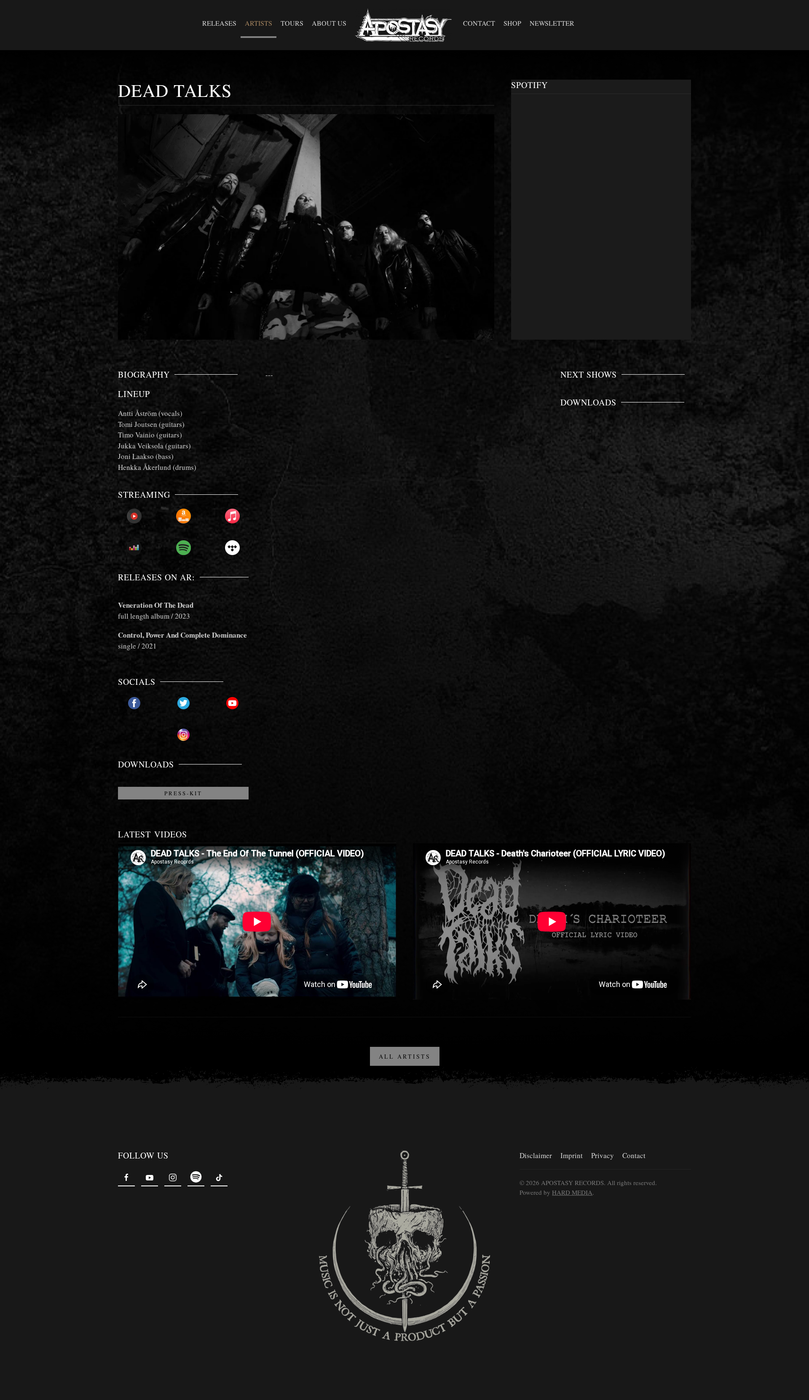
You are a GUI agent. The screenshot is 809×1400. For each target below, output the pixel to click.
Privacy (602, 1155)
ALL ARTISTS (405, 1056)
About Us (329, 23)
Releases (219, 23)
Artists (258, 23)
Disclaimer (536, 1155)
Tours (292, 23)
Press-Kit (183, 793)
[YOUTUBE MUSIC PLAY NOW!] (134, 516)
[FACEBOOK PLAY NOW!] (134, 703)
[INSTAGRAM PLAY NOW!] (183, 734)
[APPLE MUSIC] (232, 516)
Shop (512, 23)
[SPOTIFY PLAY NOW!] (183, 547)
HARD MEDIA (572, 1192)
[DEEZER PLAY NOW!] (134, 547)
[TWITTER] (183, 703)
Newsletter (552, 23)
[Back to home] (405, 25)
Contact (479, 23)
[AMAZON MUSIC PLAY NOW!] (183, 516)
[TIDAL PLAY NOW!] (232, 547)
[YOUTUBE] (232, 703)
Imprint (571, 1155)
